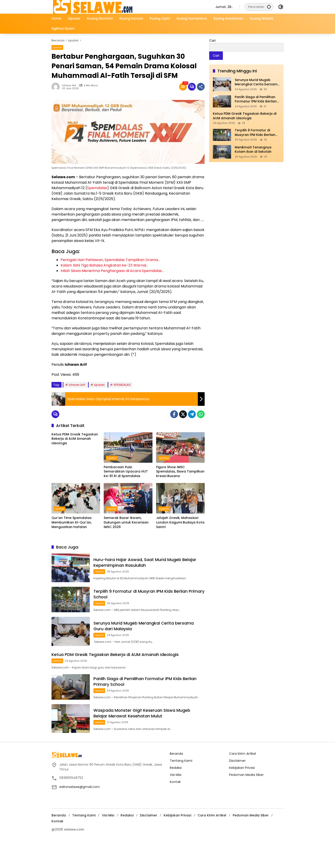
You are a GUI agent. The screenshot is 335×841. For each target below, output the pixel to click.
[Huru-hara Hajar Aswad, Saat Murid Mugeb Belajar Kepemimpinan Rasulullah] (71, 568)
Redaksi (176, 767)
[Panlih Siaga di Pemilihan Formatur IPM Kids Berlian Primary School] (71, 687)
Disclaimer (237, 760)
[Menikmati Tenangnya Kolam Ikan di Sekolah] (222, 152)
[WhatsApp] (201, 414)
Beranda (176, 753)
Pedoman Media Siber (246, 774)
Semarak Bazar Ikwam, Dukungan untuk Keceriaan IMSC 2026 (126, 522)
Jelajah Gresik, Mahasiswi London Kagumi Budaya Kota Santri (180, 522)
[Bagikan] (201, 87)
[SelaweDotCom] (129, 6)
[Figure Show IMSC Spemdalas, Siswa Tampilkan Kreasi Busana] (180, 447)
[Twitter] (183, 414)
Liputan (57, 47)
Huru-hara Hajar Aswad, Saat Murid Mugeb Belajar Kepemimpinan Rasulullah (144, 562)
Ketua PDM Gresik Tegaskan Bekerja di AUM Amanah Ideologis (75, 438)
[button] (268, 6)
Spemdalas (97, 188)
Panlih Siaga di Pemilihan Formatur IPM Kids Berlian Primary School (256, 99)
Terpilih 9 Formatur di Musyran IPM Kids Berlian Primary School (255, 132)
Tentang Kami (181, 760)
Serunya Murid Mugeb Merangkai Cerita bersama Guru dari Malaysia (257, 82)
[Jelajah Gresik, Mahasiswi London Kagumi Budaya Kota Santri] (180, 498)
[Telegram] (192, 414)
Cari (212, 40)
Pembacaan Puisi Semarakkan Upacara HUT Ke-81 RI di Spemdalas (126, 471)
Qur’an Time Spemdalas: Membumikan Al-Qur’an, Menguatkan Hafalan (72, 522)
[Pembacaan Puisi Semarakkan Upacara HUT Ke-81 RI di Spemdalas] (128, 447)
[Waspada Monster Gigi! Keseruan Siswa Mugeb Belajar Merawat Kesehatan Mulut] (71, 718)
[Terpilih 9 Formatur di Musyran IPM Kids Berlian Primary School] (71, 599)
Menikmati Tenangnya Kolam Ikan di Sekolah (253, 149)
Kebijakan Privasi (242, 767)
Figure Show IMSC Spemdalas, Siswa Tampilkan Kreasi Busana (180, 471)
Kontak (175, 782)
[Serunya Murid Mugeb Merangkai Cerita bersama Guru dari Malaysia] (71, 631)
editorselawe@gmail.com (79, 787)
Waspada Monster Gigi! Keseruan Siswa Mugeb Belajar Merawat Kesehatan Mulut (141, 713)
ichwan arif (69, 85)
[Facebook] (174, 414)
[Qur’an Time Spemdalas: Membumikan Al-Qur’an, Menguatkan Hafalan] (76, 498)
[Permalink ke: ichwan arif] (57, 87)
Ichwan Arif (77, 385)
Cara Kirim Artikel (242, 753)
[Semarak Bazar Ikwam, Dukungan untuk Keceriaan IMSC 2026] (128, 498)
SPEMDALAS (122, 385)
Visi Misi (175, 774)
